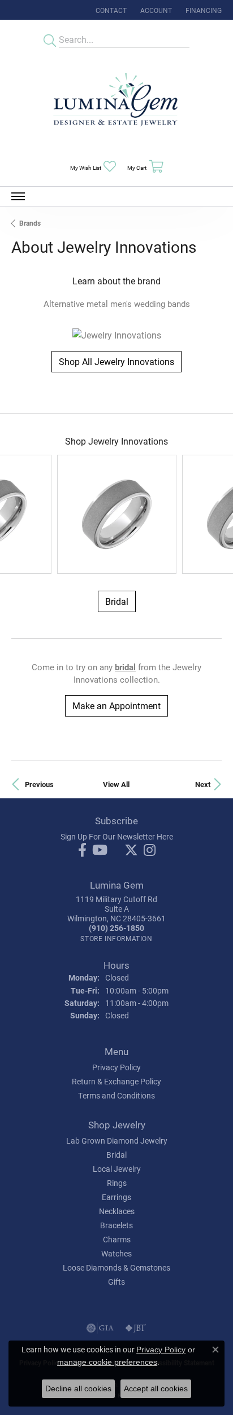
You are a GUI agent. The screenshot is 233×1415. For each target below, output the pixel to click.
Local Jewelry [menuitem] (117, 1168)
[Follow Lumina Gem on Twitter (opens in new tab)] (131, 850)
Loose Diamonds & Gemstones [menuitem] (116, 1267)
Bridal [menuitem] (116, 1154)
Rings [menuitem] (117, 1182)
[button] (155, 10)
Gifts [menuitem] (116, 1281)
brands (30, 222)
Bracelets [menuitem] (116, 1225)
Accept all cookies (156, 1388)
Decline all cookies (78, 1388)
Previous (39, 784)
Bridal (116, 601)
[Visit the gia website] (100, 1328)
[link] (110, 10)
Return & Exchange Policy (116, 1081)
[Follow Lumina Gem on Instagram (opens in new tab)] (150, 850)
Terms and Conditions (116, 1095)
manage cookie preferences (107, 1361)
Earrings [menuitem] (116, 1197)
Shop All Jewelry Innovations (116, 361)
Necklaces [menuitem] (117, 1211)
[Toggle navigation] (18, 196)
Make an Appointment (116, 705)
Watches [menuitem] (116, 1253)
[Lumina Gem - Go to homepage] (116, 103)
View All (116, 784)
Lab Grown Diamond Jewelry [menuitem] (116, 1140)
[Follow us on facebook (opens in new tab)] (82, 850)
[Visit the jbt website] (135, 1328)
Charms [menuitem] (117, 1239)
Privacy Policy (116, 1067)
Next (202, 784)
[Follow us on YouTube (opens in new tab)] (99, 850)
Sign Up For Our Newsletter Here (117, 836)
